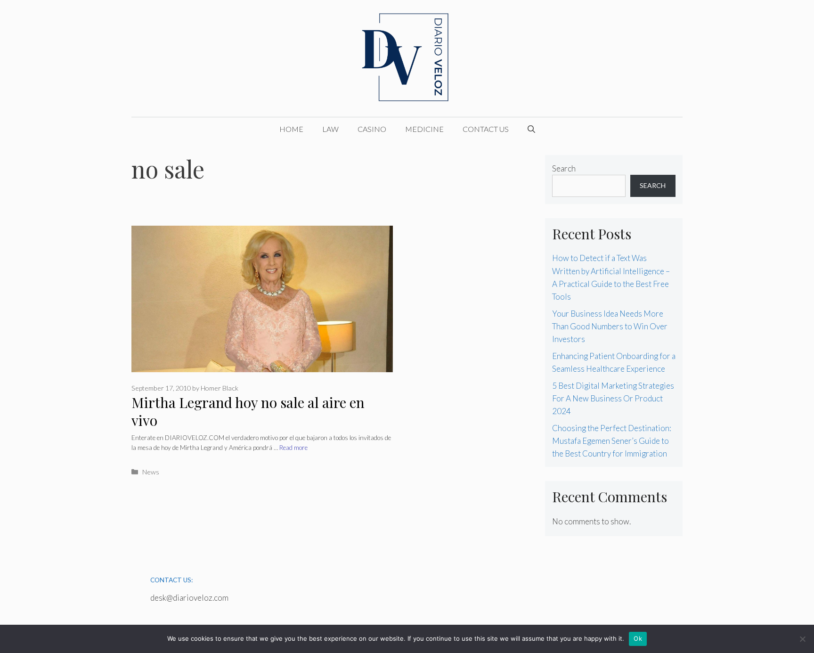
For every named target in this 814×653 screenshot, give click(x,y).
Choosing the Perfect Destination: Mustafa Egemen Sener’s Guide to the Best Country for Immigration (611, 440)
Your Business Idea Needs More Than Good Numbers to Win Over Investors (609, 326)
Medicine (424, 128)
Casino (372, 128)
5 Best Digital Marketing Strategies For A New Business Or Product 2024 (613, 398)
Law (330, 128)
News (150, 472)
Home (291, 128)
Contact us (486, 128)
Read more (293, 447)
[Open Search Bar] (531, 129)
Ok (638, 638)
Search (564, 168)
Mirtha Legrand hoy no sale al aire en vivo (248, 411)
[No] (802, 639)
